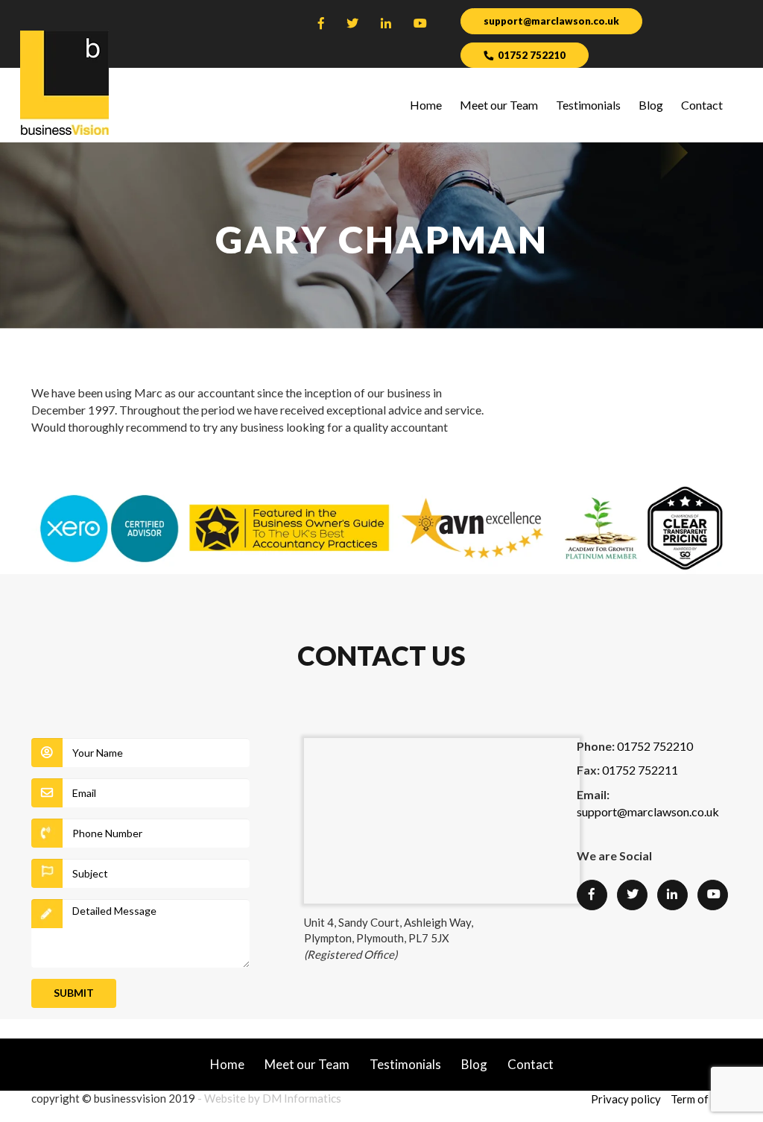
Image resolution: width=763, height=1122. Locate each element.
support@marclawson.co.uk (551, 21)
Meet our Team (499, 105)
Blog (651, 105)
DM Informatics (301, 1098)
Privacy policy (626, 1099)
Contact (702, 105)
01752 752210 (532, 55)
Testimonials (588, 105)
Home (426, 105)
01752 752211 (640, 770)
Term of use (699, 1099)
